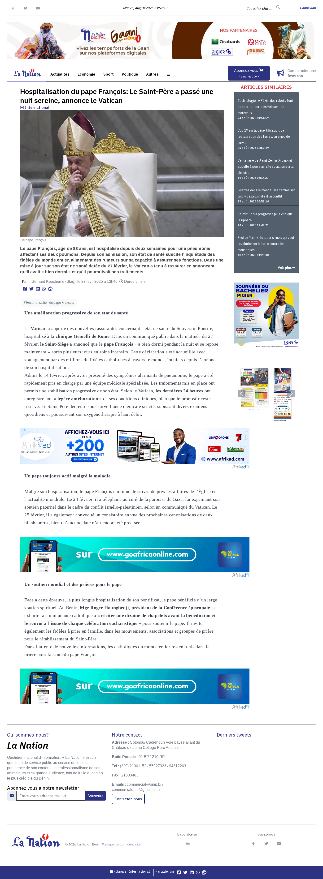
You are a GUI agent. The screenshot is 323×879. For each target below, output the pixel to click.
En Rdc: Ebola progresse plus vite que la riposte (265, 217)
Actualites (60, 74)
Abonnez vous (246, 73)
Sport (108, 74)
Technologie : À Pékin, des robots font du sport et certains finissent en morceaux (265, 107)
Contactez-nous (128, 799)
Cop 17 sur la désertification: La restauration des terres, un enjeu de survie (264, 136)
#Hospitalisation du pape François (49, 302)
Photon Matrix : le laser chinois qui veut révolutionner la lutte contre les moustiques (266, 244)
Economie (86, 74)
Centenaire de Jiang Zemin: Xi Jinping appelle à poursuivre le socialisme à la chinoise (266, 166)
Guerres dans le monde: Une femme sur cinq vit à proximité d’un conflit (266, 193)
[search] (278, 7)
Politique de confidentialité (121, 844)
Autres (152, 74)
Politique (130, 74)
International (36, 107)
